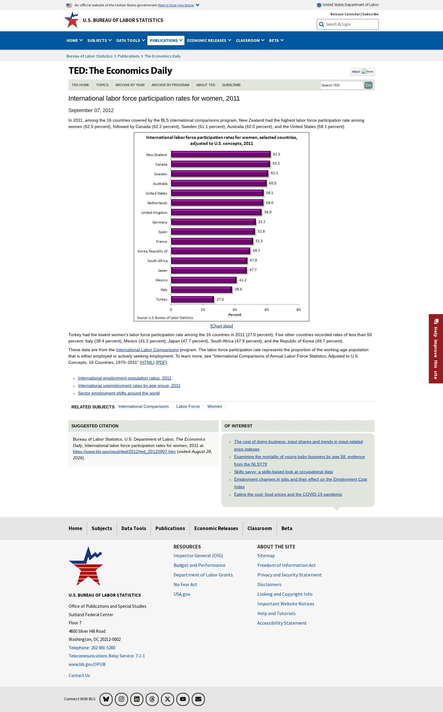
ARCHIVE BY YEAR (130, 85)
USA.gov (182, 594)
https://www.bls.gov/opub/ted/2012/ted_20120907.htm (124, 451)
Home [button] (73, 40)
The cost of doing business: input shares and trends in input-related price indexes (298, 445)
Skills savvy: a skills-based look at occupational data (283, 471)
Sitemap (266, 555)
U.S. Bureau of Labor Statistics (123, 20)
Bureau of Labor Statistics (90, 56)
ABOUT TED (205, 85)
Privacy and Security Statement (289, 575)
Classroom (259, 528)
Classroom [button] (248, 40)
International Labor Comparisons (147, 349)
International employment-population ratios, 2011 (124, 378)
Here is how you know (176, 4)
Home (75, 528)
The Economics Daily (163, 56)
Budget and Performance (199, 565)
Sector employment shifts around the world (119, 393)
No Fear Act (185, 584)
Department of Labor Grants (203, 575)
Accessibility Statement (282, 623)
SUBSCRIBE (231, 85)
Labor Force (188, 406)
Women (214, 406)
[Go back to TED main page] (208, 72)
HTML (147, 362)
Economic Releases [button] (207, 40)
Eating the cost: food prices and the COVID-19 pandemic (288, 494)
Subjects (102, 528)
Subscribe (370, 14)
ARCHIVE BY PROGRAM (170, 85)
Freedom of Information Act (286, 565)
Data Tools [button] (128, 40)
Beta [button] (274, 40)
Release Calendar (345, 14)
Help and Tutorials (276, 613)
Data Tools (133, 528)
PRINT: (357, 72)
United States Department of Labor (350, 4)
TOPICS (102, 85)
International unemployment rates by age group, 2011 (129, 385)
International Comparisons (143, 406)
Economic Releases (216, 528)
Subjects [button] (97, 40)
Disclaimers (269, 584)
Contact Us (79, 675)
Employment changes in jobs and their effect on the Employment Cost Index (300, 483)
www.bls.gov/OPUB (87, 664)
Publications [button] (164, 40)
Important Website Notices (285, 604)
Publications (129, 56)
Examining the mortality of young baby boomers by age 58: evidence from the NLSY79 (299, 460)
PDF (161, 362)
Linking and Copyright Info (285, 594)
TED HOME (80, 85)
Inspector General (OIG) (198, 555)
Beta (286, 528)
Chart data (222, 325)
